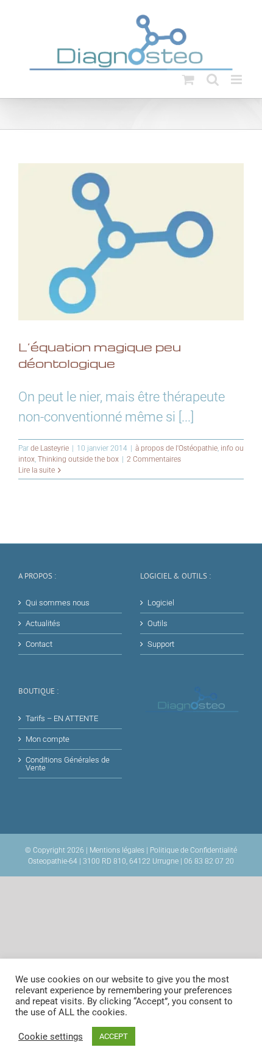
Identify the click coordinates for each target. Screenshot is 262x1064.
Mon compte (47, 739)
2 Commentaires (154, 459)
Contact (39, 644)
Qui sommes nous (58, 603)
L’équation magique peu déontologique (99, 355)
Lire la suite (36, 470)
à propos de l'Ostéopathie (176, 448)
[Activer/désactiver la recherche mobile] (213, 79)
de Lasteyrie (49, 448)
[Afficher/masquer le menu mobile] (237, 79)
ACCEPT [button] (113, 1036)
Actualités (43, 623)
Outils (157, 623)
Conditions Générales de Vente (68, 764)
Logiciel (160, 603)
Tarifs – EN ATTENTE (62, 718)
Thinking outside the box (78, 459)
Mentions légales (117, 850)
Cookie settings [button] (50, 1036)
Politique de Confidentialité (193, 850)
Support (160, 644)
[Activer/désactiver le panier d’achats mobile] (188, 79)
